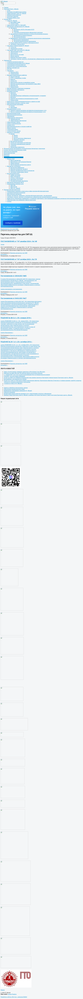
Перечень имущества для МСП (19, 169)
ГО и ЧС (9, 69)
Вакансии (13, 92)
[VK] (11, 443)
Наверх (3, 990)
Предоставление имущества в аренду (20, 164)
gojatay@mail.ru (12, 994)
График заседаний (15, 175)
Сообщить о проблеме (12, 223)
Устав (8, 10)
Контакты (13, 97)
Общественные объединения (18, 120)
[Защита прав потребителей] (12, 654)
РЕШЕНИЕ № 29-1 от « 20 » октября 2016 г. (16, 342)
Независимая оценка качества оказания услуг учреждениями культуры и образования (27, 393)
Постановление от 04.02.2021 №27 (14, 298)
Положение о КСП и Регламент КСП (24, 29)
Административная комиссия (15, 62)
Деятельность (14, 53)
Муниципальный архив (13, 113)
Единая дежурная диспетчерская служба (15, 150)
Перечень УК (14, 85)
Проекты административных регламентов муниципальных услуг (28, 110)
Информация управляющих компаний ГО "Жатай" (18, 390)
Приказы (16, 31)
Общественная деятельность (15, 117)
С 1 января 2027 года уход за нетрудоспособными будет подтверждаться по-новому (27, 374)
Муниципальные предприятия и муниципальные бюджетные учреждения (24, 148)
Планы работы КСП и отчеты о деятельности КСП (24, 42)
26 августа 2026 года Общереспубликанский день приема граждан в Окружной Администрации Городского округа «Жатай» (38, 377)
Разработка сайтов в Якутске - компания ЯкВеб (14, 997)
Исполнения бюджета (20, 37)
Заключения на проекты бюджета (23, 35)
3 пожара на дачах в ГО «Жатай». (13, 383)
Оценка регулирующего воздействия (20, 142)
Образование (10, 116)
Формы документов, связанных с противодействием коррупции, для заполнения (29, 195)
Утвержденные (14, 73)
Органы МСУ (8, 19)
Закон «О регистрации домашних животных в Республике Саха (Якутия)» (24, 371)
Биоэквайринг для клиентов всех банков (15, 379)
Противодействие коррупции (12, 189)
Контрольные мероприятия (21, 39)
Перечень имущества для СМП (18, 253)
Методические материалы (14, 194)
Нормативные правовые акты (15, 183)
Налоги (16, 135)
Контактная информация (17, 167)
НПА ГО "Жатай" (15, 188)
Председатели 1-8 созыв (17, 54)
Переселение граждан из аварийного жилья (22, 82)
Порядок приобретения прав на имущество (22, 170)
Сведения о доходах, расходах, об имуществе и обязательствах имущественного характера (35, 59)
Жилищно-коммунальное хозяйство (17, 75)
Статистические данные (14, 131)
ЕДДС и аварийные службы (18, 78)
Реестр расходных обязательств (22, 138)
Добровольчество (15, 119)
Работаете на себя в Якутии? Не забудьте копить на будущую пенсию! (23, 373)
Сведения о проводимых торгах (19, 172)
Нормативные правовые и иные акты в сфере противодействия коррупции (28, 191)
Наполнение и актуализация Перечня (20, 161)
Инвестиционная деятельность (15, 89)
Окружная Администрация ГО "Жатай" (18, 45)
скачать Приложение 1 (7, 332)
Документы (13, 28)
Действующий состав (16, 51)
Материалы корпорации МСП (15, 182)
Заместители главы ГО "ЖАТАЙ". (16, 25)
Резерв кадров (14, 100)
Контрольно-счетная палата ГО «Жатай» (18, 26)
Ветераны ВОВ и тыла (13, 17)
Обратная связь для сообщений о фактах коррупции (21, 200)
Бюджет (12, 134)
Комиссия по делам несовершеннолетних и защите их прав (23, 101)
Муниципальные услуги (14, 109)
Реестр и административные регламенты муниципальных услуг (28, 111)
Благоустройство (15, 76)
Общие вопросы (14, 163)
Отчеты (12, 106)
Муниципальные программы (15, 104)
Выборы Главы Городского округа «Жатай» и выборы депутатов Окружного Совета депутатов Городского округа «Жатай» (38, 395)
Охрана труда (11, 125)
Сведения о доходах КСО (17, 44)
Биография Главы (15, 22)
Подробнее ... (4, 254)
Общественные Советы (13, 122)
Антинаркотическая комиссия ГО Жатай (18, 63)
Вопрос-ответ (11, 159)
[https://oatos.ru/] (14, 858)
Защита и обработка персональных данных (16, 387)
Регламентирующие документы (19, 181)
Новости (12, 79)
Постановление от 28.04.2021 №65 (14, 276)
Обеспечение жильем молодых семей (14, 389)
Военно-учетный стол (13, 67)
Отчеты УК (13, 81)
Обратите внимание (9, 392)
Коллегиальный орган (13, 173)
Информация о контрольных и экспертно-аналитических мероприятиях (30, 38)
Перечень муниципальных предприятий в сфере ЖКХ (25, 84)
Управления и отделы (16, 48)
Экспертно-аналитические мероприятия (25, 41)
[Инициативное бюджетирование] (12, 679)
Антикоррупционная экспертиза (16, 192)
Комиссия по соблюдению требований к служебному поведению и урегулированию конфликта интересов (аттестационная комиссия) (44, 198)
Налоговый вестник (9, 153)
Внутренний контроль (16, 141)
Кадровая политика (12, 91)
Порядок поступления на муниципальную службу (24, 98)
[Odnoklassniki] (11, 465)
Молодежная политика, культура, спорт (18, 103)
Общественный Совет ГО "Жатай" (16, 13)
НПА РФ (12, 185)
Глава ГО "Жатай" (12, 20)
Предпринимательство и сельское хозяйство (19, 126)
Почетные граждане (12, 16)
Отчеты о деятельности (16, 178)
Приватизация (14, 87)
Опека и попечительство (14, 123)
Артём (2, 244)
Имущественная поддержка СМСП (13, 157)
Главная (6, 7)
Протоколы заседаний (16, 179)
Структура (13, 47)
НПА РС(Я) (13, 186)
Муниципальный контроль (14, 114)
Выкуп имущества (15, 160)
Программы (13, 107)
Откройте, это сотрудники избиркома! (14, 376)
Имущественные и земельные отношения (18, 88)
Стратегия (13, 145)
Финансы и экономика (13, 132)
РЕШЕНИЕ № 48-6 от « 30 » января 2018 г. (16, 318)
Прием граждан (14, 56)
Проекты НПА (14, 72)
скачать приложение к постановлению (11, 289)
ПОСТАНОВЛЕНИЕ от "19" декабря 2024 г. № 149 (19, 241)
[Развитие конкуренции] (13, 756)
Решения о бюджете (19, 139)
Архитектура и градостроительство (17, 66)
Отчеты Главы (14, 23)
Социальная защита (12, 129)
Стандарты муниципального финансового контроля (28, 32)
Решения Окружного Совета (18, 57)
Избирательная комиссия (14, 15)
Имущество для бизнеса (13, 166)
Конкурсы (6, 154)
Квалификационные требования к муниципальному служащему (28, 95)
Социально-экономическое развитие (20, 144)
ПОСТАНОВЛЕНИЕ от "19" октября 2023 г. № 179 (19, 259)
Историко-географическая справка (16, 12)
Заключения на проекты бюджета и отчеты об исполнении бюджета (29, 34)
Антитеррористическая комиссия (16, 64)
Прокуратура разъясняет (10, 151)
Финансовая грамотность (17, 147)
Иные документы (15, 176)
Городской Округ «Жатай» (11, 9)
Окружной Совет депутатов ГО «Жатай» (18, 50)
